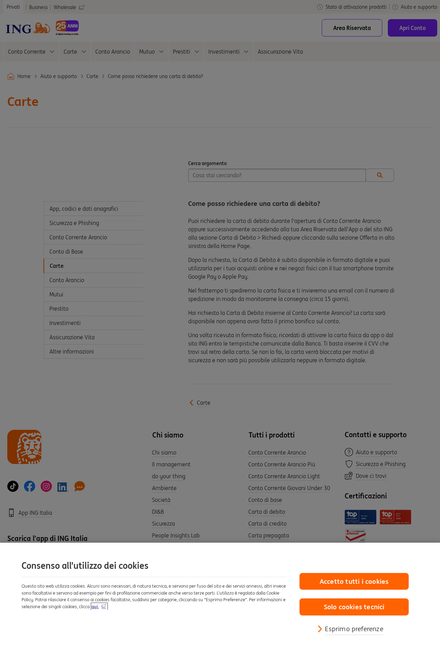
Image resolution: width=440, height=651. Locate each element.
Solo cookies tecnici (354, 607)
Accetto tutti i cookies (354, 581)
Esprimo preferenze (354, 629)
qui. (95, 607)
